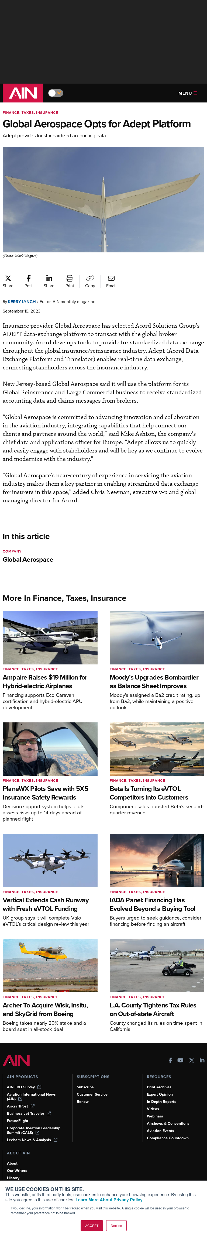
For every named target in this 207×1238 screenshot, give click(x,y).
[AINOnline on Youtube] (180, 1061)
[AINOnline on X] (191, 1061)
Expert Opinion (160, 1094)
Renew (83, 1101)
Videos (153, 1109)
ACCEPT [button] (91, 1225)
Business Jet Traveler (25, 1113)
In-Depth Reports (161, 1101)
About (12, 1163)
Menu (185, 93)
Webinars (155, 1116)
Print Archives (159, 1087)
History (13, 1178)
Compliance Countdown (168, 1138)
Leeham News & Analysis (29, 1140)
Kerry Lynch (22, 302)
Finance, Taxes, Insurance (30, 112)
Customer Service (92, 1094)
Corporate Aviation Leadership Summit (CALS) (33, 1130)
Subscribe (85, 1087)
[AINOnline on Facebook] (170, 1061)
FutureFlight (17, 1121)
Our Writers (17, 1170)
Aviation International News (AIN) (31, 1096)
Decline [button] (116, 1225)
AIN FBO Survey (21, 1087)
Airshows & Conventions (168, 1123)
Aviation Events (160, 1131)
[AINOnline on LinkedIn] (202, 1061)
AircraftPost (17, 1106)
